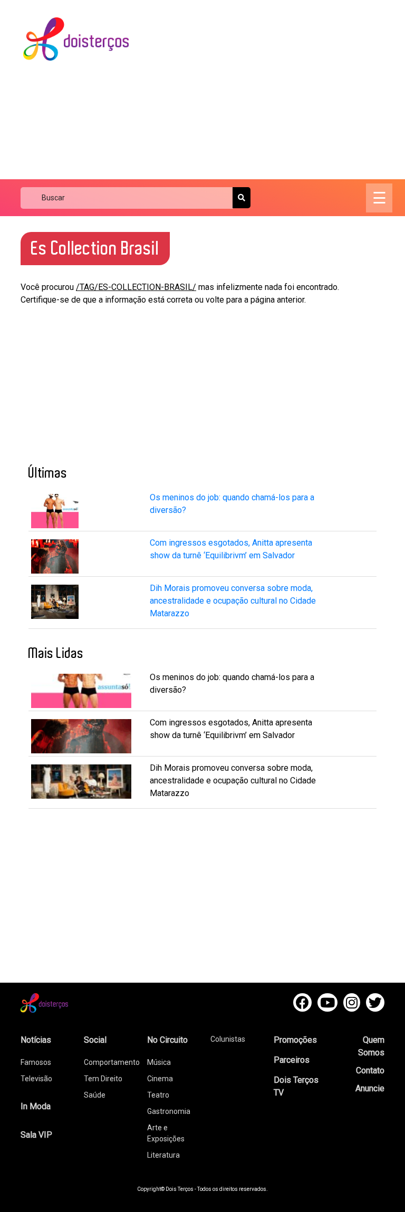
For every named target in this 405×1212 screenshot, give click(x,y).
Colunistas (227, 1039)
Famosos (36, 1062)
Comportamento (112, 1062)
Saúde (94, 1095)
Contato (370, 1070)
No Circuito (167, 1040)
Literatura (163, 1155)
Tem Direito (103, 1078)
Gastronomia (168, 1111)
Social (95, 1040)
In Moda (36, 1106)
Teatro (158, 1095)
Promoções (295, 1040)
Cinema (160, 1078)
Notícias (36, 1040)
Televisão (36, 1078)
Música (159, 1062)
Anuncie (369, 1088)
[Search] (241, 197)
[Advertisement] (276, 89)
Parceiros (292, 1060)
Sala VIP (36, 1135)
